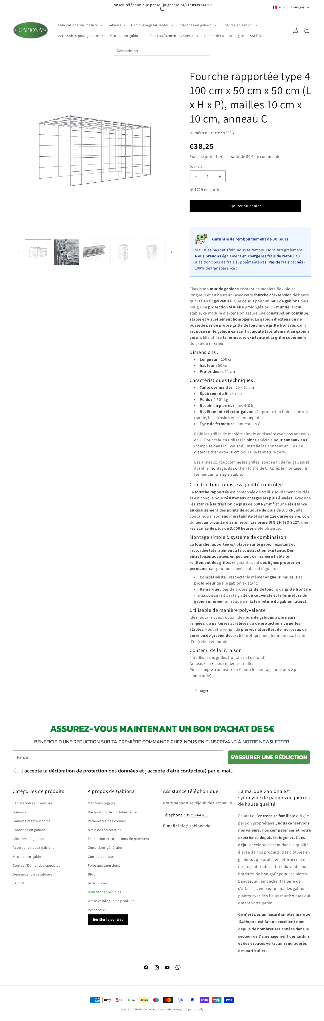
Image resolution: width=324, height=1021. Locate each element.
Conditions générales (105, 847)
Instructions (98, 883)
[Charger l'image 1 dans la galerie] (38, 252)
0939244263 (197, 815)
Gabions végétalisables (31, 821)
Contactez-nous (101, 856)
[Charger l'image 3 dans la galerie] (95, 252)
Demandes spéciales (104, 892)
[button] (80, 25)
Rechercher (97, 910)
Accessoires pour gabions (33, 847)
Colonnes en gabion (29, 830)
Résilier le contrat (108, 919)
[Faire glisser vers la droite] (171, 252)
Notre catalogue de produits (111, 900)
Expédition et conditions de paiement (119, 838)
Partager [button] (202, 690)
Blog (91, 874)
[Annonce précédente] (104, 7)
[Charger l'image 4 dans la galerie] (123, 252)
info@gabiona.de (194, 826)
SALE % (19, 883)
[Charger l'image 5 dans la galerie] (152, 252)
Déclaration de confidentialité (112, 812)
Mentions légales (102, 803)
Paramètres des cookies (107, 821)
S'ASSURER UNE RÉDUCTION (269, 757)
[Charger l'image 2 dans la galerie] (66, 252)
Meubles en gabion (28, 856)
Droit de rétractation (105, 830)
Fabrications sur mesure (32, 803)
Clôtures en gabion (28, 838)
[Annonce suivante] (220, 7)
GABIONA (137, 1009)
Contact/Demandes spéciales (36, 865)
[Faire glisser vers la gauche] (18, 252)
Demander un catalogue (32, 874)
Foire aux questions (104, 865)
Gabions (19, 812)
